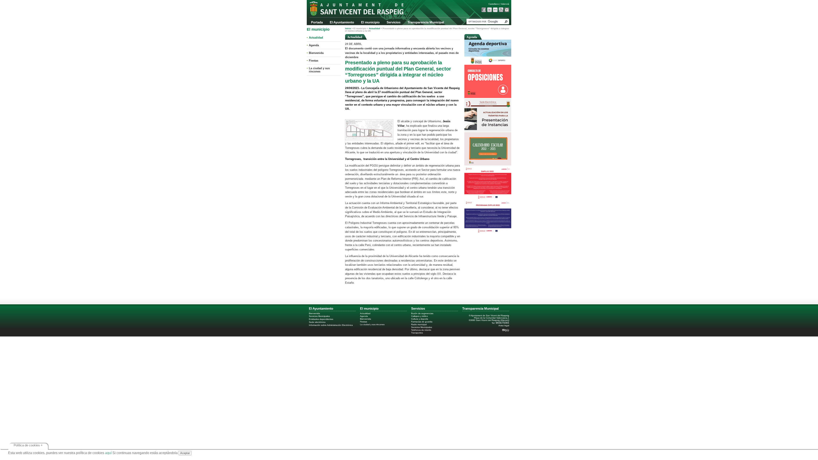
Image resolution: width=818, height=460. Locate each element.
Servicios (393, 22)
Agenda (314, 45)
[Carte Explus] (487, 232)
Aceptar (185, 453)
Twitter (489, 9)
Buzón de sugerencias (422, 313)
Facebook (483, 9)
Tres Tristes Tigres (505, 331)
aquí (108, 453)
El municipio (370, 22)
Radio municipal (419, 324)
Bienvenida (316, 53)
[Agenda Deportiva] (487, 63)
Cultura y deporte (419, 319)
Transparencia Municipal (426, 22)
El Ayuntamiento (342, 22)
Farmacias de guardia (421, 322)
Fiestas (313, 60)
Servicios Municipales (319, 316)
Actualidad (316, 37)
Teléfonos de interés (421, 330)
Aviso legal (503, 325)
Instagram (506, 9)
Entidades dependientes (321, 319)
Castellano (493, 4)
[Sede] (487, 130)
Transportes (417, 333)
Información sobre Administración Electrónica (331, 325)
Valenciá (505, 4)
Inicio (348, 28)
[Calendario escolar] (487, 164)
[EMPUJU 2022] (487, 198)
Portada (317, 22)
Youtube (501, 9)
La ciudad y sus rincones (319, 70)
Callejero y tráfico (419, 316)
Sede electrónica (317, 322)
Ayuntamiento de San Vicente (349, 10)
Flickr (495, 9)
